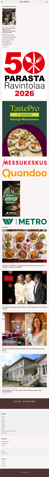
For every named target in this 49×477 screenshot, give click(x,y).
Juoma (3, 422)
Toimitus (3, 445)
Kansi (8, 263)
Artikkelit (4, 263)
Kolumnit (12, 263)
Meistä (3, 429)
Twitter (3, 463)
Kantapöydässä (5, 443)
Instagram (4, 465)
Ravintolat (4, 26)
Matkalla (12, 388)
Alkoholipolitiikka (5, 441)
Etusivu (3, 416)
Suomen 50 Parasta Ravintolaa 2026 (9, 431)
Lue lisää (5, 47)
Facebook (3, 461)
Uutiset (6, 305)
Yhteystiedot (4, 433)
